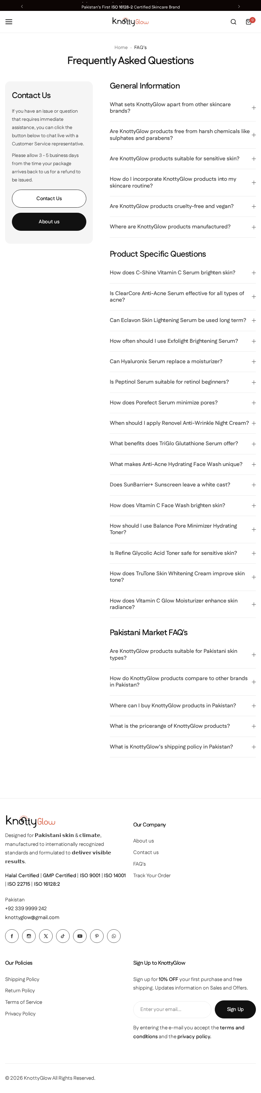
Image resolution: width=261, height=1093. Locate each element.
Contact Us (49, 198)
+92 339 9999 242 (26, 908)
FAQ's (139, 864)
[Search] (233, 21)
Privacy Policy (20, 1013)
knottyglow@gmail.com (32, 917)
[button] (22, 6)
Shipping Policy (22, 979)
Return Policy (20, 990)
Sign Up (235, 1009)
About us (49, 221)
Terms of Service (23, 1002)
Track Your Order (152, 875)
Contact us (146, 852)
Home (121, 47)
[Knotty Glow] (130, 22)
